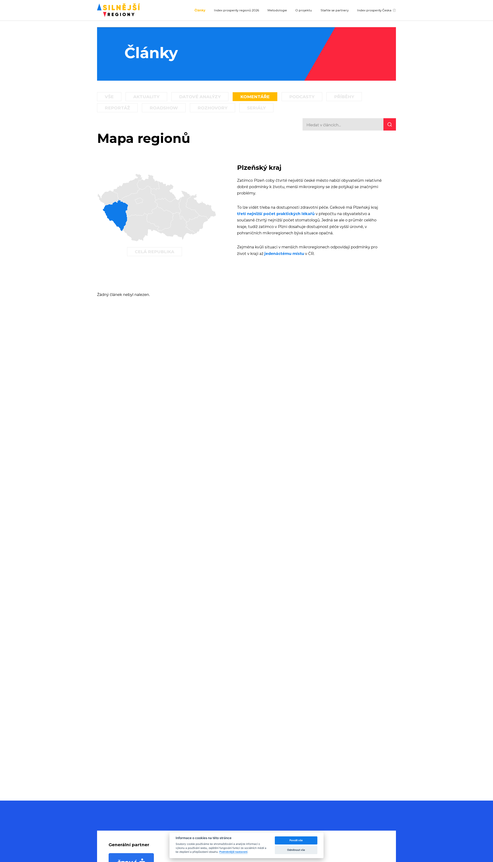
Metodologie (277, 10)
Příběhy (344, 96)
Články (200, 10)
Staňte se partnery (335, 10)
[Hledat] (389, 124)
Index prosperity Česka (374, 10)
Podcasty (301, 96)
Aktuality (146, 96)
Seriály (256, 108)
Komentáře (255, 96)
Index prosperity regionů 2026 (236, 10)
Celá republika (154, 251)
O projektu (303, 10)
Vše (109, 96)
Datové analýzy (200, 96)
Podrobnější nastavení (233, 851)
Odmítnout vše (296, 849)
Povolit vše (296, 840)
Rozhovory (212, 108)
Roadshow (164, 108)
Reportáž (117, 108)
